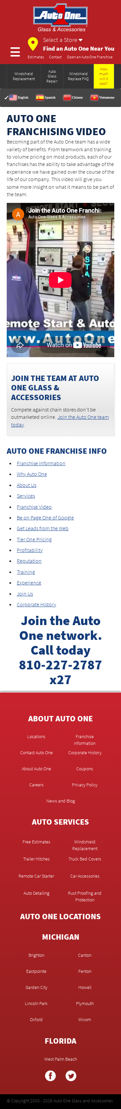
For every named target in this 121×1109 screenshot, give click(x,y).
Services (26, 495)
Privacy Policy (84, 785)
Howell (84, 987)
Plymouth (85, 1003)
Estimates (36, 56)
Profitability (30, 550)
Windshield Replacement (84, 842)
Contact (55, 56)
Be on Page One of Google (45, 517)
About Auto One (36, 769)
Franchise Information (41, 463)
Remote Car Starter (36, 876)
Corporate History (36, 604)
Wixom (84, 1019)
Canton (84, 955)
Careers (36, 785)
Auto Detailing (36, 893)
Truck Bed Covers (85, 859)
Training (26, 571)
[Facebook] (50, 1078)
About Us (26, 485)
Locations (36, 736)
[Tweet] (71, 1078)
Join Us (25, 593)
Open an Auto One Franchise (90, 56)
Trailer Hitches (36, 859)
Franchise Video (34, 506)
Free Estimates (36, 842)
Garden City (36, 987)
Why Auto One (32, 473)
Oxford (36, 1019)
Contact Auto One (36, 753)
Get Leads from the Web (43, 528)
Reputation (29, 560)
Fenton (84, 971)
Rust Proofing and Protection (85, 893)
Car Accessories (84, 876)
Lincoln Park (36, 1003)
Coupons (84, 769)
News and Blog (60, 801)
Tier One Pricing (34, 539)
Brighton (36, 955)
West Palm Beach (60, 1059)
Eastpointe (36, 971)
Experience (29, 582)
